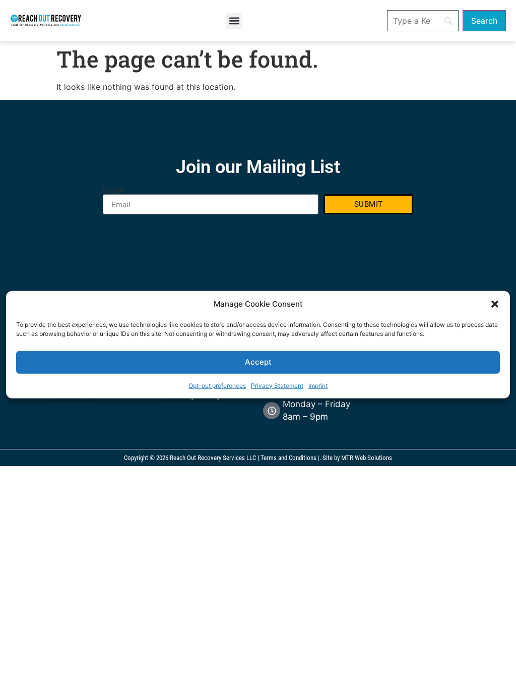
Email (113, 190)
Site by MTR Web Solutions (357, 458)
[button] (495, 304)
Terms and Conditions (288, 458)
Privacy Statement (277, 385)
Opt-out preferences (217, 385)
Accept (258, 362)
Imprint (318, 385)
